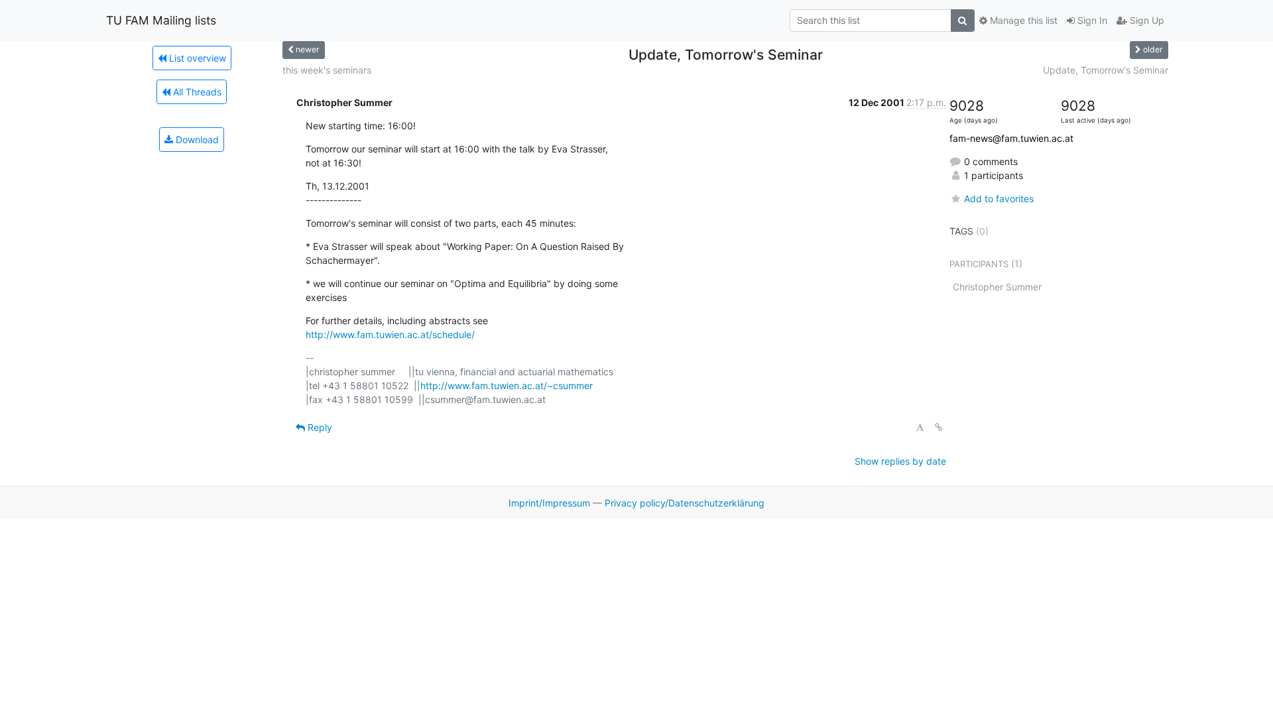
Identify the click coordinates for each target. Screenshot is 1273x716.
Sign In (1091, 20)
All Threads (195, 91)
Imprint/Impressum (549, 502)
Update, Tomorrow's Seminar (1105, 70)
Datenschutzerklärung (716, 502)
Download (196, 139)
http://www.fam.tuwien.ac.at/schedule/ (390, 334)
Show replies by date (900, 461)
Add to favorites (999, 198)
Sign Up (1145, 20)
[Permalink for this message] (939, 427)
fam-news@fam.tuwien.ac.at (1011, 138)
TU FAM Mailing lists (161, 20)
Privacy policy (635, 502)
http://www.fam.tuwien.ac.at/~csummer (506, 385)
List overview (196, 58)
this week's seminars (326, 70)
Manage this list (1022, 20)
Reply (318, 427)
